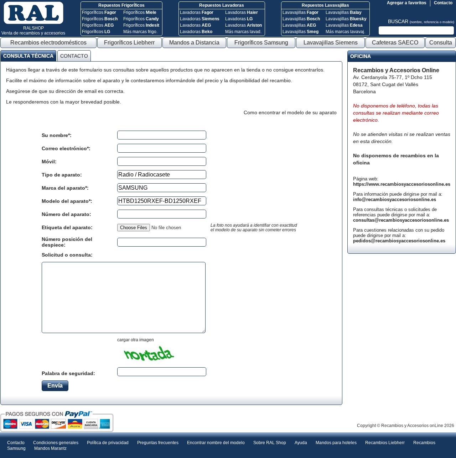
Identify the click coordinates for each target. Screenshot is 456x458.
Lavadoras (196, 12)
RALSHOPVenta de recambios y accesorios (33, 31)
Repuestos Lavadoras (221, 5)
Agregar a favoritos (406, 2)
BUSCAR (421, 21)
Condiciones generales (55, 442)
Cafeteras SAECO (395, 43)
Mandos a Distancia (194, 43)
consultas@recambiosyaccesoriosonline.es (401, 220)
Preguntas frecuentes (157, 442)
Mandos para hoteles (336, 442)
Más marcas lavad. (243, 31)
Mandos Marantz (50, 448)
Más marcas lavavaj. (345, 31)
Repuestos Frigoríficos (121, 5)
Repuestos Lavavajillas (325, 5)
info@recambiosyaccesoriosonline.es (394, 199)
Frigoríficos (99, 12)
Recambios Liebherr (385, 442)
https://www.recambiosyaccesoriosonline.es (401, 184)
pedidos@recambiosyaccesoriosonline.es (399, 240)
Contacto (443, 2)
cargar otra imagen (135, 339)
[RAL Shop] (33, 22)
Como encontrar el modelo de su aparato (290, 112)
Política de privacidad (108, 442)
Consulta (440, 43)
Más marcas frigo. (140, 31)
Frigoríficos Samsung (261, 43)
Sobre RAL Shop (269, 442)
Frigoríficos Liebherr (129, 43)
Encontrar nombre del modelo (216, 442)
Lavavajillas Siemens (331, 43)
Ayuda (301, 442)
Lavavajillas (300, 12)
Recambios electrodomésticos (48, 43)
